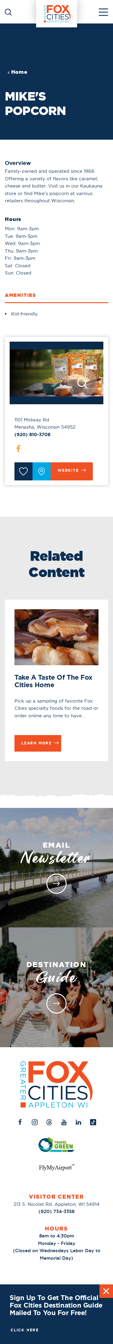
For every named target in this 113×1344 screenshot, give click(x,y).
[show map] (42, 471)
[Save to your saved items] (23, 471)
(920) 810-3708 (32, 435)
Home (19, 72)
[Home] (56, 11)
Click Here (25, 1330)
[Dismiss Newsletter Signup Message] (106, 1291)
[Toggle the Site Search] (8, 11)
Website (68, 470)
